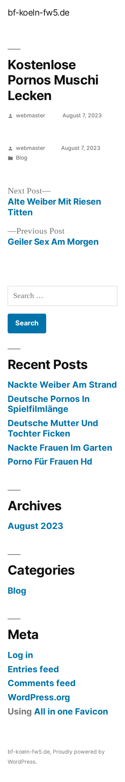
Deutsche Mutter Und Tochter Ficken (53, 428)
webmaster (30, 115)
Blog (21, 157)
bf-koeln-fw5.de (38, 12)
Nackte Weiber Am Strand (62, 384)
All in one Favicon (71, 711)
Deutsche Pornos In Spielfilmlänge (49, 404)
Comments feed (42, 683)
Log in (20, 655)
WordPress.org (39, 697)
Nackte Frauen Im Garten (60, 447)
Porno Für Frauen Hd (50, 461)
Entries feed (33, 669)
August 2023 (35, 526)
